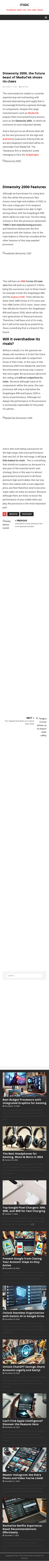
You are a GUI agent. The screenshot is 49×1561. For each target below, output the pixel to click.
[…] (33, 1224)
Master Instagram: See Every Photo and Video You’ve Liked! (23, 1476)
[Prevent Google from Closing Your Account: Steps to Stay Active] (24, 1254)
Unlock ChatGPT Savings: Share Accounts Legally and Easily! (24, 1368)
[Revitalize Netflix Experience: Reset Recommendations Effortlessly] (24, 1521)
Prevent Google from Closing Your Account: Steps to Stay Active (22, 1262)
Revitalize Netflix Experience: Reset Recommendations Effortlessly (22, 1529)
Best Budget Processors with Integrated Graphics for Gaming (24, 1101)
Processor (27, 514)
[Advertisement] (24, 44)
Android (7, 139)
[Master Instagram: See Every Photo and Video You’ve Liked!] (24, 1470)
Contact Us (39, 1556)
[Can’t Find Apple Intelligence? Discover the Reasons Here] (24, 1416)
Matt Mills (24, 87)
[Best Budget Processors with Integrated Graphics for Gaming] (24, 1095)
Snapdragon (32, 154)
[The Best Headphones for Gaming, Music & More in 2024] (24, 1149)
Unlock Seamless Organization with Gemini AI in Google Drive (23, 1314)
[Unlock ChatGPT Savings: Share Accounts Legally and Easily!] (24, 1362)
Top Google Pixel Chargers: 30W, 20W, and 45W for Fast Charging (24, 1209)
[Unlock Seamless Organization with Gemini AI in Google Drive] (24, 1308)
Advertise (24, 1558)
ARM (22, 281)
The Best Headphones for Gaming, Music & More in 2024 (23, 1155)
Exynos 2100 (18, 297)
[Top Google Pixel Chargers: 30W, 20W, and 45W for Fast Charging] (24, 1203)
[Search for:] (24, 976)
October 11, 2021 (11, 87)
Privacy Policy (29, 1556)
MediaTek (33, 113)
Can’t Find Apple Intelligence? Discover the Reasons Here (23, 1422)
